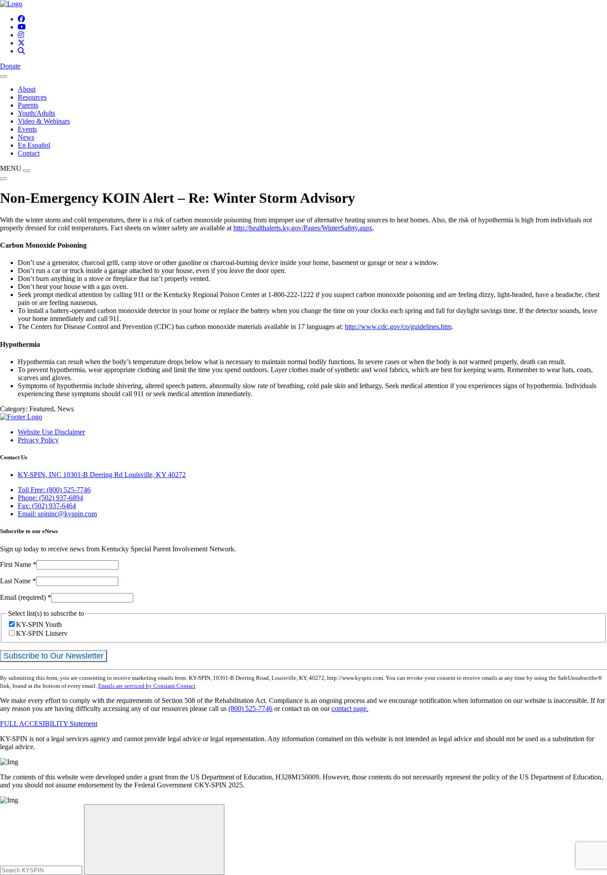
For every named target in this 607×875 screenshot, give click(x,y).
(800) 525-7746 (250, 708)
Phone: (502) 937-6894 (50, 498)
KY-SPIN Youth (39, 624)
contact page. (349, 708)
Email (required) (25, 597)
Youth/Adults (36, 113)
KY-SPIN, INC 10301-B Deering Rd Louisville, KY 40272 (102, 474)
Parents (28, 105)
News (26, 137)
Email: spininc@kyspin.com (57, 514)
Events (27, 129)
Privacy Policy (38, 440)
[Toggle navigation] (3, 76)
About (27, 89)
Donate (10, 66)
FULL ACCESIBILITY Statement (48, 723)
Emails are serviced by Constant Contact (147, 685)
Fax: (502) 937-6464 (47, 506)
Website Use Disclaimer (51, 432)
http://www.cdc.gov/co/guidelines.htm (398, 326)
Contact (29, 153)
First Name (18, 564)
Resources (32, 97)
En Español (34, 145)
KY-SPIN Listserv (42, 633)
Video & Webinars (44, 121)
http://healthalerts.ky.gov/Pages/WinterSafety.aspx (302, 228)
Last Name (18, 581)
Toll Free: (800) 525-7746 (54, 490)
